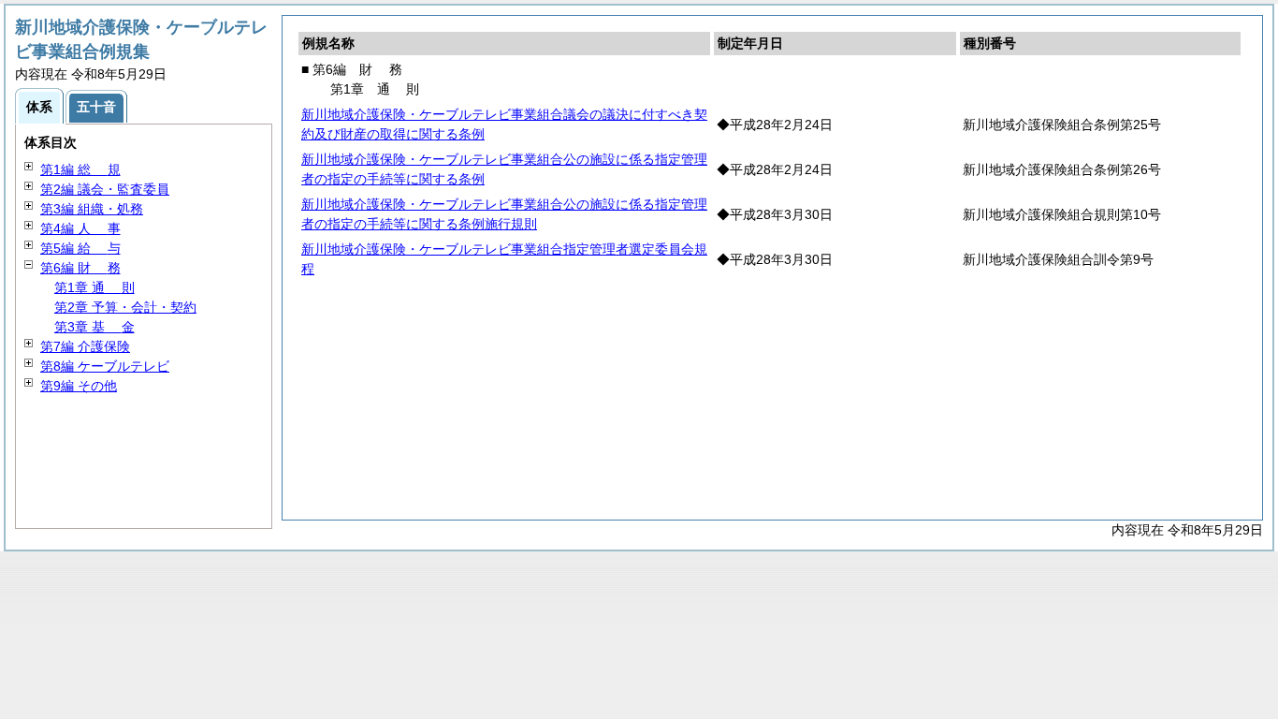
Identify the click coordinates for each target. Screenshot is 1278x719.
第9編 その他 (78, 385)
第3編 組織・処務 (91, 208)
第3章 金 (94, 326)
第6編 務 (80, 267)
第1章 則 (94, 287)
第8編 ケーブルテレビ (104, 366)
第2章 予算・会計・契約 (125, 307)
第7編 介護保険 (85, 346)
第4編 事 (80, 228)
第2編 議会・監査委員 (104, 189)
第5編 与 (80, 248)
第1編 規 (80, 169)
